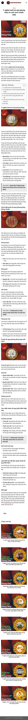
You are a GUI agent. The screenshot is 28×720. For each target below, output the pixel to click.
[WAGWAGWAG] (14, 3)
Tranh (14, 8)
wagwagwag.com (9, 502)
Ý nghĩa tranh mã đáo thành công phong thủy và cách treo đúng (14, 541)
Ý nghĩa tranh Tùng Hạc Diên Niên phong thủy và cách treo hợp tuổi (14, 633)
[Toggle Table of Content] (23, 85)
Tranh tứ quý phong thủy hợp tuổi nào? (14, 93)
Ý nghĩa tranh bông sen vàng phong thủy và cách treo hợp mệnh (14, 656)
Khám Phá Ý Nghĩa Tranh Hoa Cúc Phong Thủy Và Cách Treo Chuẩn (14, 587)
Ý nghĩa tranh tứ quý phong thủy (12, 87)
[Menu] (2, 2)
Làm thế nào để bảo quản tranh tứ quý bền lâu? (13, 100)
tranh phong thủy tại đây (14, 203)
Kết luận (5, 103)
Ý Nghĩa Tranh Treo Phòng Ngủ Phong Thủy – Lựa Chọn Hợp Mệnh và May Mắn (14, 610)
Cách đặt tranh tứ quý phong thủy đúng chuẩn (14, 90)
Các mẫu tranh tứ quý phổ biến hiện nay (13, 96)
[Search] (26, 2)
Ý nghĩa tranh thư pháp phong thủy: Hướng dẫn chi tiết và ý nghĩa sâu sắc (14, 679)
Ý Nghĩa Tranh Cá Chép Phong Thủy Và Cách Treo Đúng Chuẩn (14, 702)
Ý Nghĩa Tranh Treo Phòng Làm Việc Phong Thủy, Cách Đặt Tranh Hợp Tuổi (14, 564)
